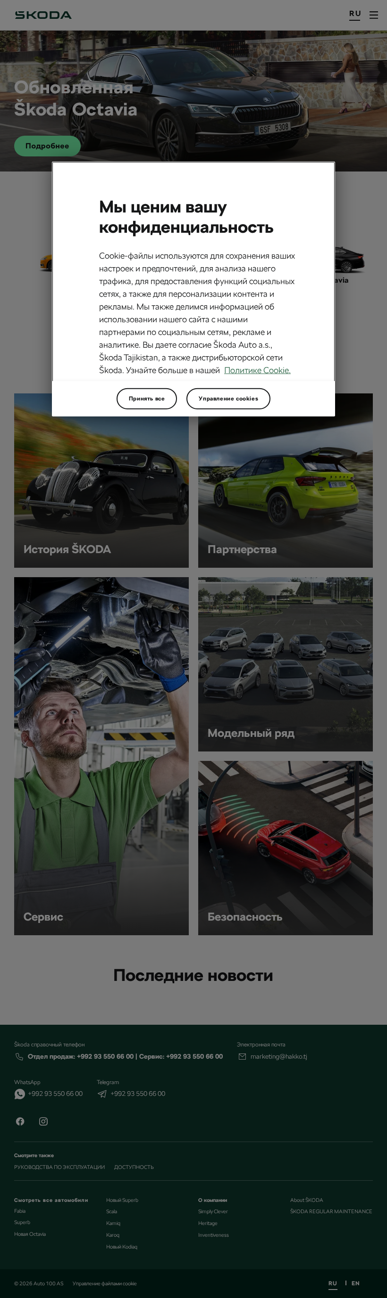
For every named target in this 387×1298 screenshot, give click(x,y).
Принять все (147, 398)
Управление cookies (228, 398)
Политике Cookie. (257, 370)
